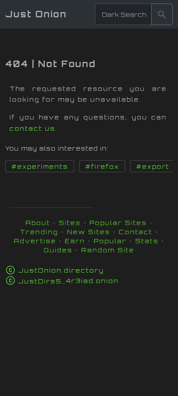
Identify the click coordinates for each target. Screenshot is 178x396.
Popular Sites (118, 222)
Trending (39, 231)
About (37, 222)
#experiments (39, 166)
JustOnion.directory (61, 270)
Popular (110, 241)
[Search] (162, 14)
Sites (70, 222)
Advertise (35, 241)
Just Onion (36, 14)
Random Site (107, 250)
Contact (136, 231)
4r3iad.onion (68, 280)
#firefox (102, 166)
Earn (75, 241)
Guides (58, 250)
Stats (147, 241)
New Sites (88, 231)
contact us (32, 128)
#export (152, 166)
